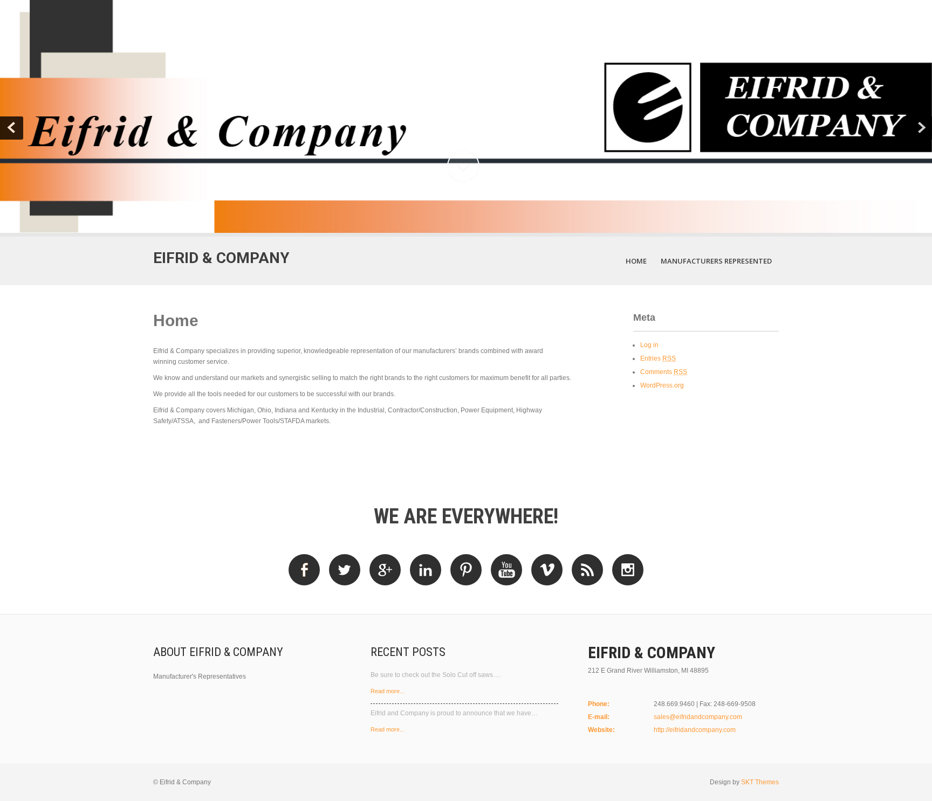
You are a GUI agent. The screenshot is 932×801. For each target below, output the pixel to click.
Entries (658, 358)
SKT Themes (760, 782)
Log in (649, 345)
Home (636, 261)
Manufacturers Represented (716, 261)
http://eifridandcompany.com (695, 730)
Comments (663, 372)
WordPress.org (662, 385)
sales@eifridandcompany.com (698, 717)
